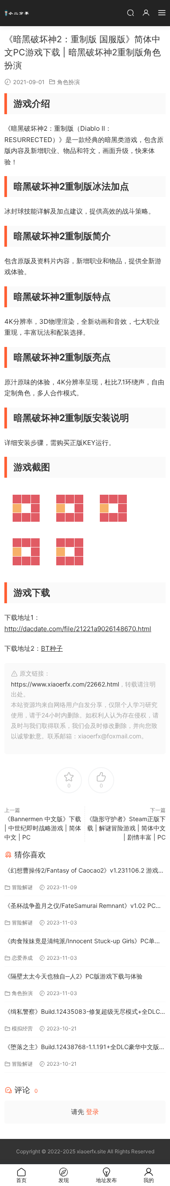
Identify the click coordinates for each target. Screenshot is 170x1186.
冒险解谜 (22, 887)
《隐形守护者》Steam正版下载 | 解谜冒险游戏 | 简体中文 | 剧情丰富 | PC (126, 828)
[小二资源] (17, 13)
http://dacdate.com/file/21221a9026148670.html (77, 629)
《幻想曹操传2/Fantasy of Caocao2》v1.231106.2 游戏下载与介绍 (84, 871)
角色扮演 (68, 81)
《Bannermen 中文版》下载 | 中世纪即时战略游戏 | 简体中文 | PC (42, 828)
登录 (92, 1112)
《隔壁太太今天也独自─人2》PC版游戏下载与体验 (73, 976)
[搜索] (130, 12)
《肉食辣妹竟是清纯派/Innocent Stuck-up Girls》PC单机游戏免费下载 (82, 941)
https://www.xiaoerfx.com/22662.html (65, 684)
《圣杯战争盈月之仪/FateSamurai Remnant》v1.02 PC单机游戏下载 (83, 906)
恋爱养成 (22, 958)
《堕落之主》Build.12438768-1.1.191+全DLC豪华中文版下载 (84, 1047)
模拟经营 (22, 1028)
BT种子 (52, 648)
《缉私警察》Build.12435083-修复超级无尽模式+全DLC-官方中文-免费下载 (83, 1012)
